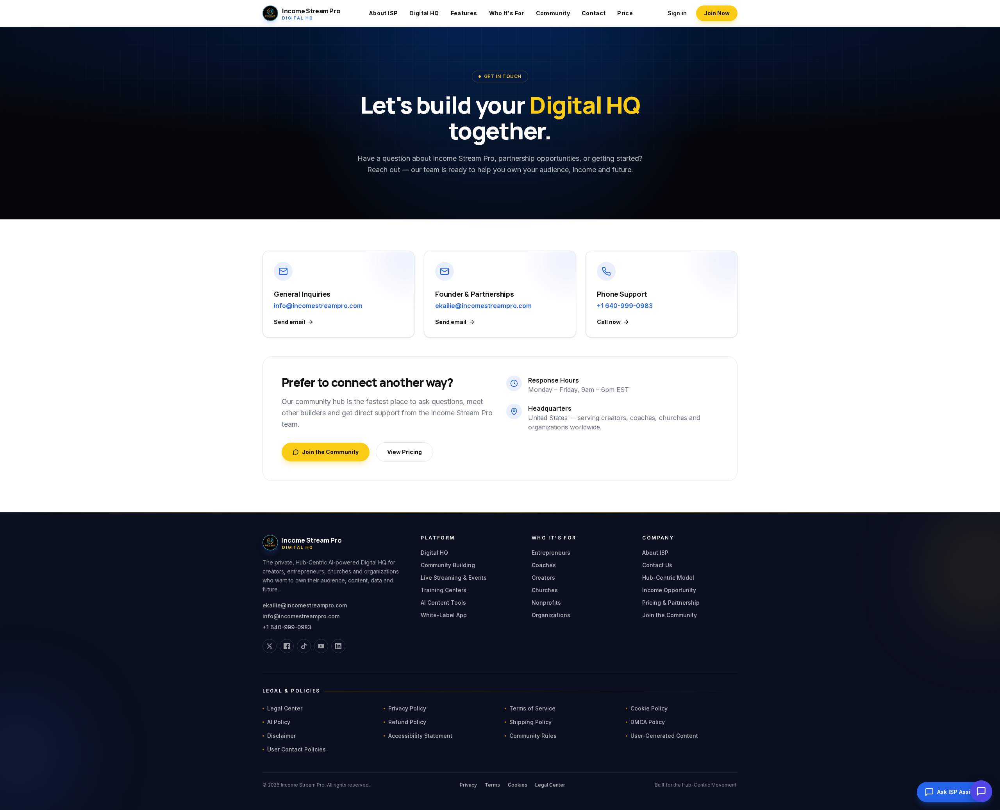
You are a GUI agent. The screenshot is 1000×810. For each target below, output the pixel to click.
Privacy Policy (407, 708)
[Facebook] (287, 646)
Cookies (517, 785)
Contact (593, 13)
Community (553, 13)
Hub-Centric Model (668, 577)
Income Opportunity (669, 590)
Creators (543, 577)
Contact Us (657, 565)
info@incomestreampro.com (300, 616)
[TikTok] (304, 646)
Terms (492, 785)
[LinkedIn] (338, 646)
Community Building (448, 565)
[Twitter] (269, 646)
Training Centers (443, 590)
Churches (545, 590)
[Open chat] (981, 791)
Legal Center (284, 708)
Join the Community (330, 452)
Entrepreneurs (551, 552)
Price (625, 13)
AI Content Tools (443, 602)
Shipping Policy (530, 722)
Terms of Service (532, 708)
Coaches (544, 565)
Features (464, 13)
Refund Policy (407, 722)
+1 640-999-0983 (286, 627)
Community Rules (533, 735)
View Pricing (404, 452)
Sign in (677, 13)
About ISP (383, 13)
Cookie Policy (649, 708)
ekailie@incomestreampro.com (304, 605)
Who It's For (506, 13)
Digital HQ (424, 13)
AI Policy (278, 722)
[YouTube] (321, 646)
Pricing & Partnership (671, 602)
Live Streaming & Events (454, 577)
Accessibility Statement (420, 735)
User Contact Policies (296, 749)
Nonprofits (546, 602)
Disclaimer (281, 735)
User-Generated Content (664, 735)
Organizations (551, 615)
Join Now (717, 13)
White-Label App (444, 615)
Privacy (468, 785)
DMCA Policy (647, 722)
